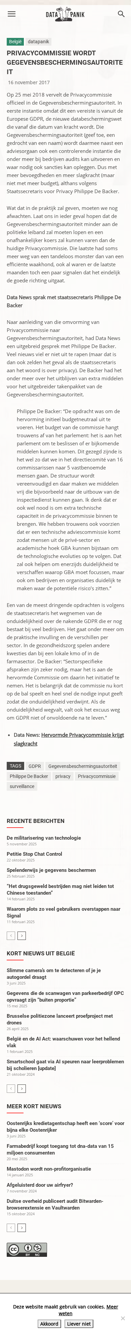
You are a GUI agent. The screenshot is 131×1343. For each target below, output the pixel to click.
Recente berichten (35, 821)
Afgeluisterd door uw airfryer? (40, 1185)
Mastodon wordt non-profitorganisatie (49, 1169)
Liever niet (79, 1324)
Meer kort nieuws (34, 1106)
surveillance (22, 786)
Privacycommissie (97, 776)
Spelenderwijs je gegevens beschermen (51, 870)
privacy (63, 776)
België (15, 41)
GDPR (35, 766)
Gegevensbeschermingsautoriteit (82, 766)
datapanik (38, 41)
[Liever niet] (122, 1318)
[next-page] (21, 936)
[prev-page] (11, 936)
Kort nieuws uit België (41, 953)
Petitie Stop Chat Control (34, 854)
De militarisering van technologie (44, 838)
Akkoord (49, 1324)
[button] (11, 14)
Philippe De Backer (29, 776)
